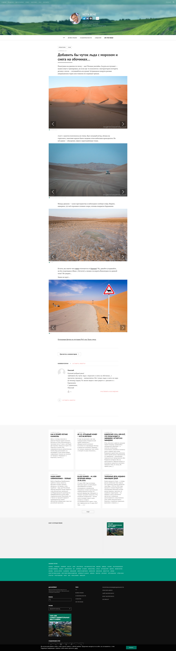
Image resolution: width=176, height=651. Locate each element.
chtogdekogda (118, 566)
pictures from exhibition (69, 573)
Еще (88, 512)
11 (64, 197)
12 (65, 197)
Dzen (90, 18)
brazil (104, 566)
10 (62, 197)
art (74, 566)
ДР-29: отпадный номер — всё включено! (87, 435)
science (104, 573)
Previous (53, 124)
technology (112, 573)
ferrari (79, 569)
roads (93, 573)
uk (69, 575)
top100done (59, 575)
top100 (51, 575)
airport (64, 566)
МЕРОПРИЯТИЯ (20, 2)
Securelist (105, 599)
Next (122, 124)
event (61, 569)
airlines (57, 566)
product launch (84, 573)
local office (58, 571)
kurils (51, 571)
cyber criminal (53, 569)
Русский (168, 2)
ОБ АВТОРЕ (11, 2)
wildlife (82, 575)
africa (51, 566)
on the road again (54, 573)
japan (112, 569)
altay (69, 566)
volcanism (75, 575)
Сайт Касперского (108, 593)
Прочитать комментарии (69, 354)
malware (73, 571)
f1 (74, 569)
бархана (93, 268)
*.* (64, 38)
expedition (68, 569)
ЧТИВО (27, 2)
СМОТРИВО (34, 2)
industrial (92, 569)
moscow (92, 571)
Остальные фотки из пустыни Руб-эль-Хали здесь (77, 339)
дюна (77, 268)
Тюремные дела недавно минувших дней (114, 477)
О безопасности (86, 38)
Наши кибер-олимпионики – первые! (61, 477)
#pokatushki (62, 47)
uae (66, 575)
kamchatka (119, 569)
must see (106, 571)
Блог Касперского (108, 596)
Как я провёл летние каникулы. (59, 435)
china (110, 566)
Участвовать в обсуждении (109, 391)
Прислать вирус (107, 590)
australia (80, 566)
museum (99, 571)
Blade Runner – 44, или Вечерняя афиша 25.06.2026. (86, 478)
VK (87, 18)
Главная (3, 2)
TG (83, 18)
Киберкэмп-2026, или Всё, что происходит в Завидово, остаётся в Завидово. (114, 437)
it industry (105, 569)
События (98, 38)
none (112, 571)
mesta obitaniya (83, 571)
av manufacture (90, 566)
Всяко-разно (72, 38)
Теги (40, 2)
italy (98, 569)
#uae (69, 47)
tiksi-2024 (121, 573)
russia (98, 573)
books (99, 566)
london (66, 571)
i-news (85, 569)
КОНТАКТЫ (46, 2)
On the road (108, 38)
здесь (76, 648)
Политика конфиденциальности (113, 587)
